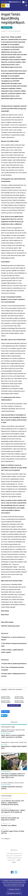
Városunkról (6, 733)
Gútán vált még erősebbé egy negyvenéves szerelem (10, 819)
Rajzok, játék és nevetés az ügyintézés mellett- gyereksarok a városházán (13, 736)
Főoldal (6, 12)
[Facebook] (12, 872)
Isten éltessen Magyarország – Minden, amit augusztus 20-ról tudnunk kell (13, 811)
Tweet (5, 715)
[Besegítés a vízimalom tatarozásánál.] (7, 701)
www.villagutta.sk (5, 838)
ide (23, 886)
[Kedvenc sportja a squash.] (7, 697)
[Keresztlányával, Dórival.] (21, 701)
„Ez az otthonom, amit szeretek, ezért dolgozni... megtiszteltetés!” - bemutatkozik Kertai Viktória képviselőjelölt (12, 803)
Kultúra (4, 744)
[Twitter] (16, 872)
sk (25, 2)
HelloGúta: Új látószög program (10, 626)
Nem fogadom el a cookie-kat (14, 893)
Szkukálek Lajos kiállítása (8, 825)
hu (23, 2)
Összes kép (14, 705)
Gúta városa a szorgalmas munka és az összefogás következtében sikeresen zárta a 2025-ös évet (13, 775)
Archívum (6, 27)
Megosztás (6, 711)
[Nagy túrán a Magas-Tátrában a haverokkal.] (21, 697)
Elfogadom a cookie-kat (14, 889)
